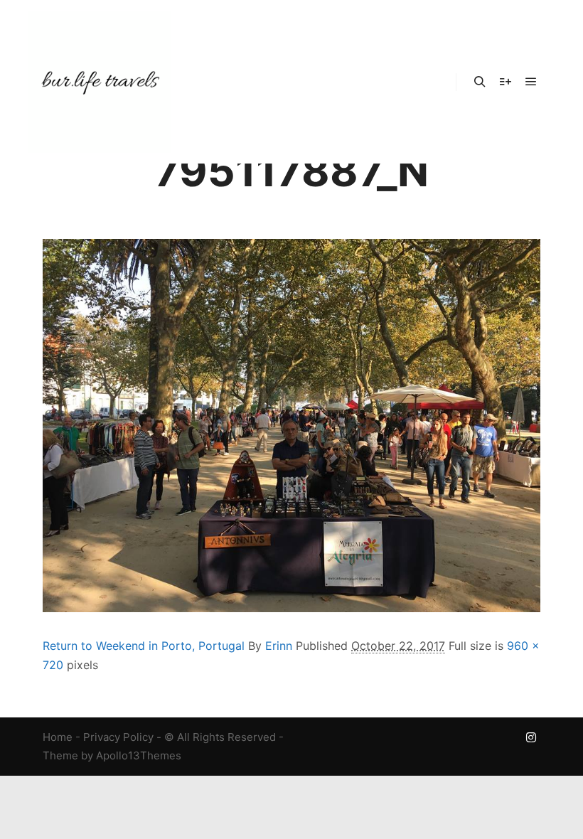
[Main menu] (531, 82)
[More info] (505, 82)
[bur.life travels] (99, 82)
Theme (60, 755)
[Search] (480, 82)
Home (58, 737)
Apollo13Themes (138, 755)
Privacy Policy (118, 737)
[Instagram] (531, 737)
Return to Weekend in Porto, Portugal (144, 645)
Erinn (278, 645)
